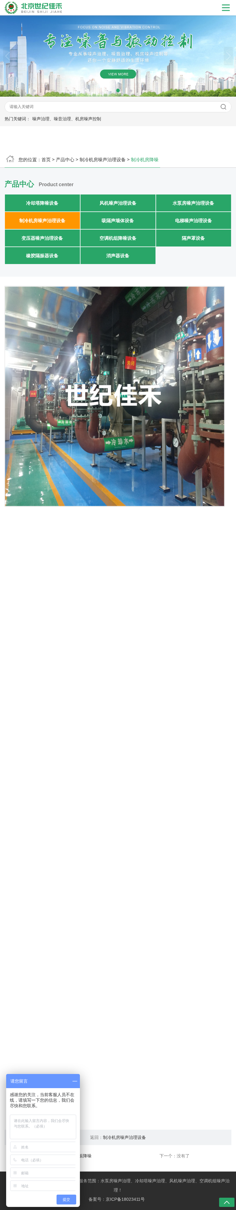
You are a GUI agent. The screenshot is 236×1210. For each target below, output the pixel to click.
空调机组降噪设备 (118, 238)
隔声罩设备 (193, 238)
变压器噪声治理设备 (42, 238)
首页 (46, 159)
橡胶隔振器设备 (42, 255)
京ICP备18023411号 (125, 1199)
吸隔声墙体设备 (118, 220)
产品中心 (65, 159)
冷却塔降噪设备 (42, 203)
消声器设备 (117, 255)
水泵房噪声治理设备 (193, 203)
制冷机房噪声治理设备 (103, 159)
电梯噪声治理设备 (193, 220)
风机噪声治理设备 (118, 203)
